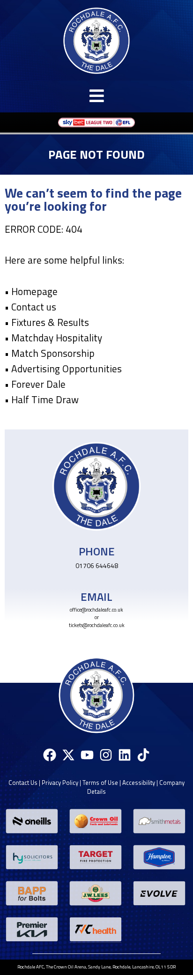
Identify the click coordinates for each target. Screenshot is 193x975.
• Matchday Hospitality (53, 337)
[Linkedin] (125, 755)
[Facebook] (49, 755)
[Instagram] (106, 755)
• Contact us (30, 306)
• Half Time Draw (42, 399)
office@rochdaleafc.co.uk (96, 609)
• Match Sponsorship (50, 353)
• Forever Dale (35, 384)
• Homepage (31, 291)
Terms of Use (100, 782)
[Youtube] (87, 755)
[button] (96, 95)
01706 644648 (96, 565)
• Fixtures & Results (47, 322)
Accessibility (138, 782)
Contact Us (22, 782)
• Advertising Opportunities (63, 368)
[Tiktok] (143, 755)
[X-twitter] (68, 755)
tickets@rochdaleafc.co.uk (97, 625)
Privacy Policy (60, 782)
